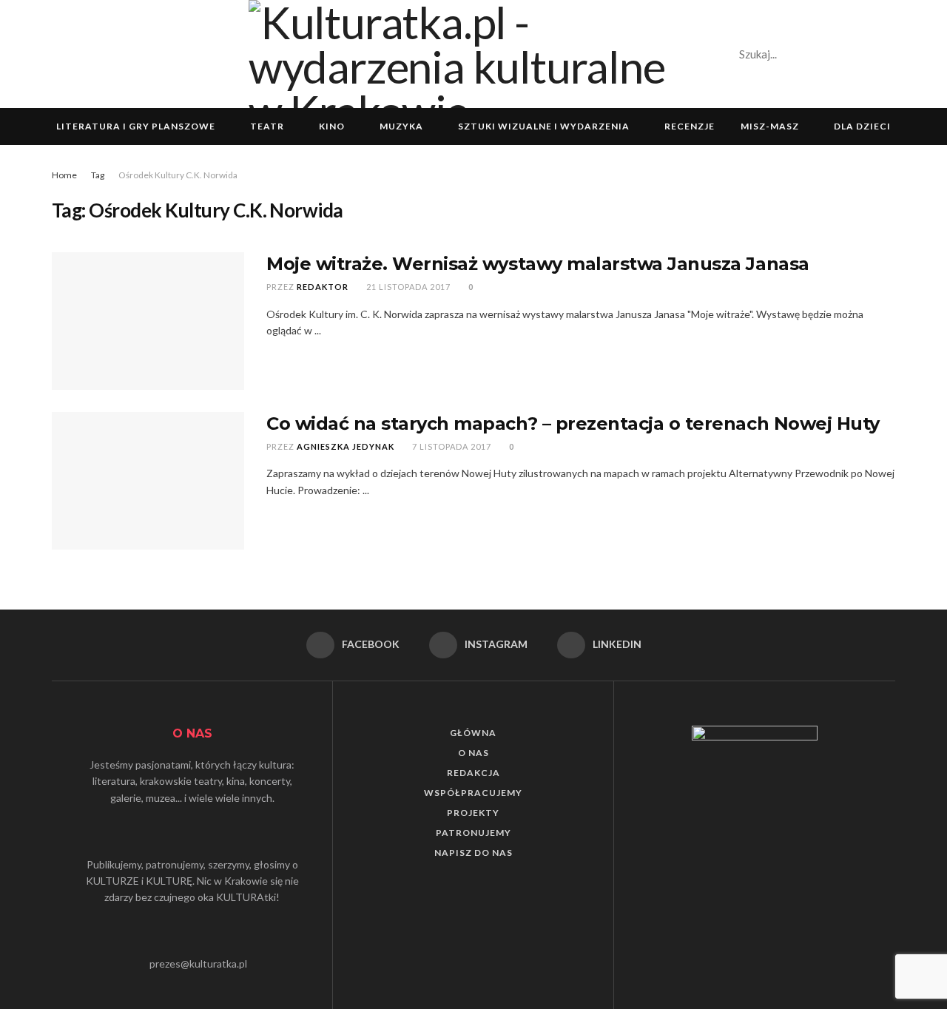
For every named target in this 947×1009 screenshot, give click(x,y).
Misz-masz (770, 126)
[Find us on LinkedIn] (890, 53)
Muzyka (401, 126)
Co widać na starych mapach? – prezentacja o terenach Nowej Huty (573, 423)
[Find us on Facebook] (840, 53)
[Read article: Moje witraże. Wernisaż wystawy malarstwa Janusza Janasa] (148, 321)
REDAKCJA (473, 772)
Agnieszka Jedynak (345, 446)
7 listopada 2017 (450, 446)
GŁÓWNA (473, 732)
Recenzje (689, 126)
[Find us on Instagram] (865, 53)
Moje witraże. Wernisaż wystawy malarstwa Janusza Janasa (537, 263)
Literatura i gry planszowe (135, 126)
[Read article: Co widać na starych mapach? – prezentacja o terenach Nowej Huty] (148, 481)
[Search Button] (799, 54)
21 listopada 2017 (407, 286)
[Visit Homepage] (473, 54)
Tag (97, 174)
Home (64, 174)
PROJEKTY (473, 812)
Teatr (267, 126)
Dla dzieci (862, 126)
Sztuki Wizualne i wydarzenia (544, 126)
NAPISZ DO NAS (473, 852)
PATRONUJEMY (473, 832)
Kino (332, 126)
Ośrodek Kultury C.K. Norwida (177, 174)
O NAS (473, 752)
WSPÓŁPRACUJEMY (473, 792)
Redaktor (322, 286)
